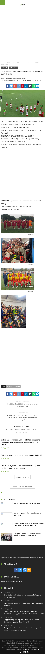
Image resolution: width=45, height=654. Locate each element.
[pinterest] (22, 86)
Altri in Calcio (21, 432)
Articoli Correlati (21, 426)
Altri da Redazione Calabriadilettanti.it (22, 429)
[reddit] (19, 86)
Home (3, 63)
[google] (15, 86)
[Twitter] (20, 570)
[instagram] (25, 570)
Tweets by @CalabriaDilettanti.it (11, 582)
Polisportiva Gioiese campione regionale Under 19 (21, 455)
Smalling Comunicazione (31, 649)
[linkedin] (26, 86)
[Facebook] (16, 570)
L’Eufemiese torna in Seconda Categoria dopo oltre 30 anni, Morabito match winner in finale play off (22, 416)
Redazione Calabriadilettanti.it (16, 78)
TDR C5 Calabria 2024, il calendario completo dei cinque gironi (22, 403)
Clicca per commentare (22, 486)
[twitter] (11, 86)
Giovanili (13, 67)
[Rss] (29, 570)
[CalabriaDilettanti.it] (23, 2)
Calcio (8, 63)
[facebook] (8, 86)
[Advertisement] (22, 35)
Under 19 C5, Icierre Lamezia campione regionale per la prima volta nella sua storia (21, 467)
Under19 (17, 386)
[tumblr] (30, 86)
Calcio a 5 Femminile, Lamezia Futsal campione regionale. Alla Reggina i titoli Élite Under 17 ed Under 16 (20, 442)
